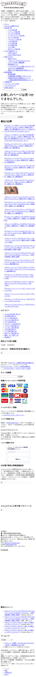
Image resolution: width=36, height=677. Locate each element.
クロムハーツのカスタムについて (19, 60)
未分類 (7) (7, 337)
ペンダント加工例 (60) (11, 327)
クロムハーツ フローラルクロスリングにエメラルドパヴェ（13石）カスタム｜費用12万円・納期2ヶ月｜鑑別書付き (19, 182)
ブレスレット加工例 (14, 39)
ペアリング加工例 (14, 32)
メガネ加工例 (12, 41)
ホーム (6, 24)
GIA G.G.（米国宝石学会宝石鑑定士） (22, 363)
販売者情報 (8, 72)
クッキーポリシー (10, 85)
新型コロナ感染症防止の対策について (20, 70)
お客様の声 (8, 82)
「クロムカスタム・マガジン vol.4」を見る (16, 368)
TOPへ (6, 674)
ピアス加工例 (12, 43)
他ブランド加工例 (14, 49)
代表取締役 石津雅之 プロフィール (19, 76)
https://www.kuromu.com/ (12, 543)
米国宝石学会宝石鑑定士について (19, 78)
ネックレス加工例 (14, 33)
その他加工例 (12, 45)
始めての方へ (12, 58)
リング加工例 (12, 30)
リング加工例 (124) (10, 331)
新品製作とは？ (13, 64)
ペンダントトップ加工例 (16, 35)
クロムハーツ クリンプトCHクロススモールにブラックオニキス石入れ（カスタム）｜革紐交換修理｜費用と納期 (19, 255)
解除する (18, 459)
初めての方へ (8, 57)
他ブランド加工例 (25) (11, 333)
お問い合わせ (12, 53)
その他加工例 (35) (10, 316)
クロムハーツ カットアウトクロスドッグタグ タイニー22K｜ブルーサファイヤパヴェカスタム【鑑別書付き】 (19, 269)
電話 (5, 670)
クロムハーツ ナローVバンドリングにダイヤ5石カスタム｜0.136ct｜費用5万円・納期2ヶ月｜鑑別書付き (19, 167)
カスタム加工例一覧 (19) (12, 314)
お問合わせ (8, 672)
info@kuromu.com (11, 544)
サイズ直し (12, 47)
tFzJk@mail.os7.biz (12, 423)
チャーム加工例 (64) (11, 318)
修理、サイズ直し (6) (11, 335)
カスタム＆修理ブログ (11, 26)
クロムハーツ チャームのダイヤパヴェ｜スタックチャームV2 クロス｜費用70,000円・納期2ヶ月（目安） (19, 240)
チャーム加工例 (13, 37)
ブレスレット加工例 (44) (12, 324)
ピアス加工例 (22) (10, 322)
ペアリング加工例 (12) (11, 326)
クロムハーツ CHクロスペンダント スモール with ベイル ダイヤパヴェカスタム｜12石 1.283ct (19, 283)
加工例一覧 (8, 28)
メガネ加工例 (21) (10, 329)
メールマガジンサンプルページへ (13, 415)
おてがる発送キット (11, 51)
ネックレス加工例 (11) (11, 320)
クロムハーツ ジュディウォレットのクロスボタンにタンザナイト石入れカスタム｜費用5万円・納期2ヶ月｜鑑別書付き (19, 211)
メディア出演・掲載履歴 (16, 62)
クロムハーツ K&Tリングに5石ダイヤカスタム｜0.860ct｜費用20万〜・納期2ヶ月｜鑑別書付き (19, 226)
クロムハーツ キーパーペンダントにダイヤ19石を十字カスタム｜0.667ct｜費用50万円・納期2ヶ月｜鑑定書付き (19, 153)
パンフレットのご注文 (11, 84)
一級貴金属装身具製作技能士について (20, 80)
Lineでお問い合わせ (14, 55)
